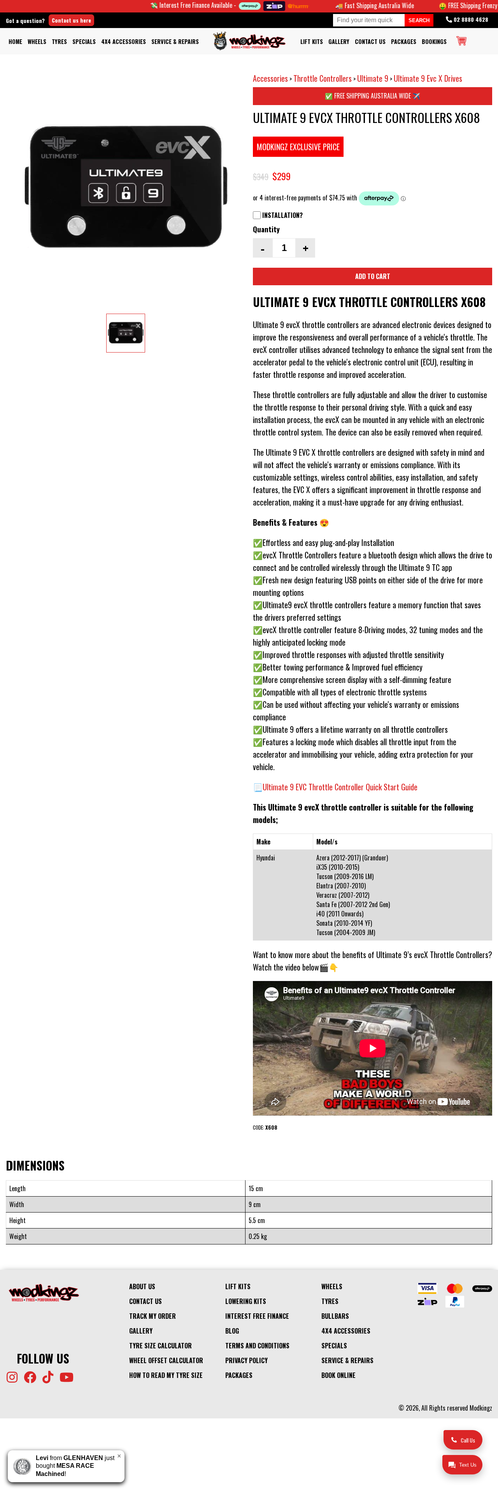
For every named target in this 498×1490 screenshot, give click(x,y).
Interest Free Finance (257, 1316)
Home (15, 41)
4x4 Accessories (123, 41)
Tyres (59, 41)
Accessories (270, 78)
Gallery (338, 41)
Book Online (338, 1375)
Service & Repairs (175, 41)
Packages (403, 41)
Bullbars (335, 1316)
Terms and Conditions (257, 1345)
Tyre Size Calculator (160, 1345)
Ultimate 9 (372, 78)
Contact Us (370, 41)
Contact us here (71, 20)
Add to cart (372, 276)
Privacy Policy (246, 1360)
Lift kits (311, 41)
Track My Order (152, 1316)
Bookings (434, 41)
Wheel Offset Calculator (166, 1360)
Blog (232, 1331)
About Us (142, 1286)
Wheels (37, 41)
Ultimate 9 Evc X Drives (428, 78)
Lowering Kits (245, 1301)
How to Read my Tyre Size (166, 1375)
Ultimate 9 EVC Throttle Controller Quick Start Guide (340, 787)
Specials (84, 41)
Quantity (266, 229)
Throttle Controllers (322, 78)
